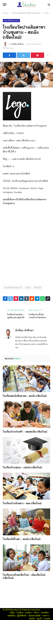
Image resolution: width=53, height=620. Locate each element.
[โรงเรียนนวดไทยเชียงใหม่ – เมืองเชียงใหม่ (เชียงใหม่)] (26, 557)
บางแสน (46, 618)
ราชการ (45, 615)
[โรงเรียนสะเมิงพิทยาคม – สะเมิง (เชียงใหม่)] (26, 378)
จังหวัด (32, 618)
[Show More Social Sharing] (47, 55)
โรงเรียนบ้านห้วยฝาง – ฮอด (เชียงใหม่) (22, 503)
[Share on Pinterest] (37, 55)
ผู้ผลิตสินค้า (22, 615)
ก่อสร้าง (28, 612)
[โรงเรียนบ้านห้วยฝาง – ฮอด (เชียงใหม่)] (26, 486)
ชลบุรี (39, 618)
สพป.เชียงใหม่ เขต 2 (11, 21)
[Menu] (5, 4)
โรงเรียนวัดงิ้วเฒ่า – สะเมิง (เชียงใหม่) (22, 539)
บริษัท (12, 612)
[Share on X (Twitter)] (23, 55)
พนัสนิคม (11, 615)
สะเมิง (28, 287)
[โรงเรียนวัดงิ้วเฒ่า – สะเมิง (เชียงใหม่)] (26, 521)
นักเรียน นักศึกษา (17, 44)
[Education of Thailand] (26, 4)
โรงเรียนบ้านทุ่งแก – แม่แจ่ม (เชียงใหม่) (22, 467)
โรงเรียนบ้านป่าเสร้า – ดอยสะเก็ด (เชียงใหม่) (25, 431)
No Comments (35, 44)
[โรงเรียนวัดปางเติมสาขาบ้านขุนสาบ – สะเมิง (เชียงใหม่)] (26, 74)
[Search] (48, 4)
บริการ (36, 612)
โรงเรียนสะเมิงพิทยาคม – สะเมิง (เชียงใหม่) (25, 395)
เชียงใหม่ (37, 287)
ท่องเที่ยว (45, 612)
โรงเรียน (20, 612)
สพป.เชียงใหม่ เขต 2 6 (13, 287)
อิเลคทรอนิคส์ (34, 615)
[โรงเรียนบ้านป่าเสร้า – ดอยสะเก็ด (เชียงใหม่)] (26, 414)
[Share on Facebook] (9, 55)
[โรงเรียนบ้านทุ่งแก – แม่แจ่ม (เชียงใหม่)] (26, 450)
